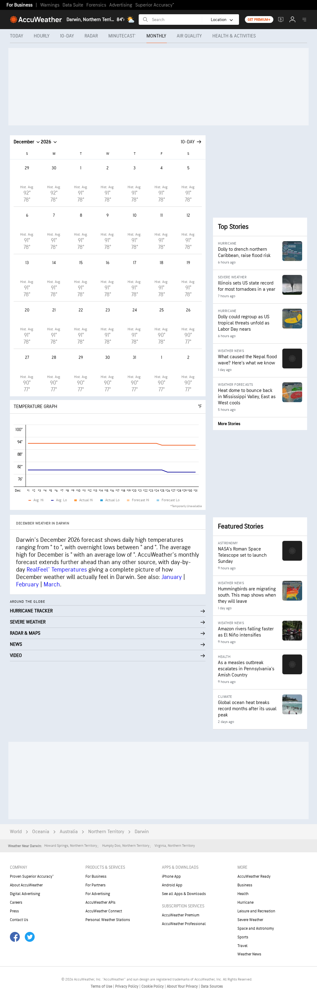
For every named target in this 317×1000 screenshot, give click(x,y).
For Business (20, 5)
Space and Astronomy (255, 928)
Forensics (96, 5)
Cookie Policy (153, 986)
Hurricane (245, 902)
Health (243, 893)
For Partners (95, 885)
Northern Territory (106, 832)
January (171, 577)
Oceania (40, 832)
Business (244, 885)
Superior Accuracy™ (154, 5)
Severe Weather (250, 919)
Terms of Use (102, 986)
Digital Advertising (25, 893)
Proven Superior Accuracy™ (32, 876)
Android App (172, 885)
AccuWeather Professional (184, 923)
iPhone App (171, 876)
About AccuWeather (26, 885)
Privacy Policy (127, 986)
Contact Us (19, 919)
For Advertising (97, 893)
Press (14, 911)
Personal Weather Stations (107, 919)
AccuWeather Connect (103, 911)
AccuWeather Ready (254, 876)
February (27, 584)
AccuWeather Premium (180, 915)
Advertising (120, 5)
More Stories (229, 423)
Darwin (142, 832)
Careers (16, 902)
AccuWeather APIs (100, 902)
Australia (69, 832)
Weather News (249, 954)
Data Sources (212, 986)
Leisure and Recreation (256, 911)
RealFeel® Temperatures (57, 569)
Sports (242, 937)
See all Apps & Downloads (184, 893)
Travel (242, 945)
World (16, 832)
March (52, 584)
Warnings (49, 5)
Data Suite (73, 5)
